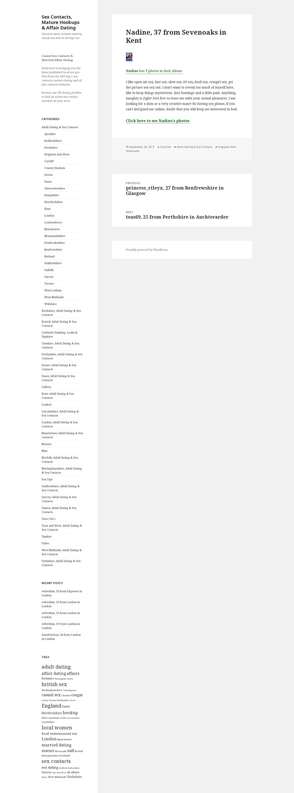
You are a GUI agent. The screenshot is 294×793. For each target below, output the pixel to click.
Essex (48, 181)
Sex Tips (47, 479)
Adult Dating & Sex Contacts (60, 127)
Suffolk (49, 270)
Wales (44, 777)
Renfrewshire (53, 249)
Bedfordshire (53, 141)
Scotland (64, 755)
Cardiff (48, 161)
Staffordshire (53, 263)
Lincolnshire (48, 722)
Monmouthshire (54, 236)
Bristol (70, 678)
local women (57, 727)
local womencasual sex (59, 733)
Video (45, 543)
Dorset (72, 700)
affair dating (54, 673)
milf (70, 750)
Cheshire (66, 695)
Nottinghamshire (50, 755)
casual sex (51, 694)
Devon (48, 175)
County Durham (54, 168)
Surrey (48, 277)
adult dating (56, 666)
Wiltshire (50, 304)
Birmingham (60, 678)
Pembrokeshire (54, 243)
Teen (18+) (48, 519)
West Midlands (54, 297)
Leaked (46, 404)
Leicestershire (73, 718)
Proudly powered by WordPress (147, 250)
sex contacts (56, 761)
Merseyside (61, 751)
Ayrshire (50, 134)
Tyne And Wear (59, 772)
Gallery (46, 387)
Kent (47, 209)
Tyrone (49, 283)
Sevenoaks (133, 151)
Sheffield (63, 768)
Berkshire (51, 147)
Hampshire (51, 195)
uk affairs (73, 772)
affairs (73, 673)
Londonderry (53, 222)
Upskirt (47, 536)
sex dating (50, 767)
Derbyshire (63, 700)
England (51, 705)
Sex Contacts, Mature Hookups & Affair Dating (60, 22)
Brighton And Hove (57, 154)
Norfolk (79, 751)
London (49, 215)
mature (48, 750)
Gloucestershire (54, 188)
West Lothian (53, 290)
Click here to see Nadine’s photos (157, 120)
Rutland (49, 256)
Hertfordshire (53, 202)
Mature (46, 444)
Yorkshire (74, 777)
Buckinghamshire (52, 690)
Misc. (45, 451)
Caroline (165, 147)
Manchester (52, 229)
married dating (56, 745)
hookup (70, 712)
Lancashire (53, 718)
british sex (54, 684)
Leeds (63, 718)
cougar (77, 694)
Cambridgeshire (70, 690)
